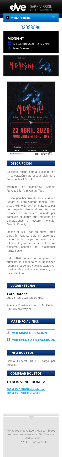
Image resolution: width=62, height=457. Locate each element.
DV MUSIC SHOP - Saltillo (23, 393)
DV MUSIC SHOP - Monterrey (26, 389)
